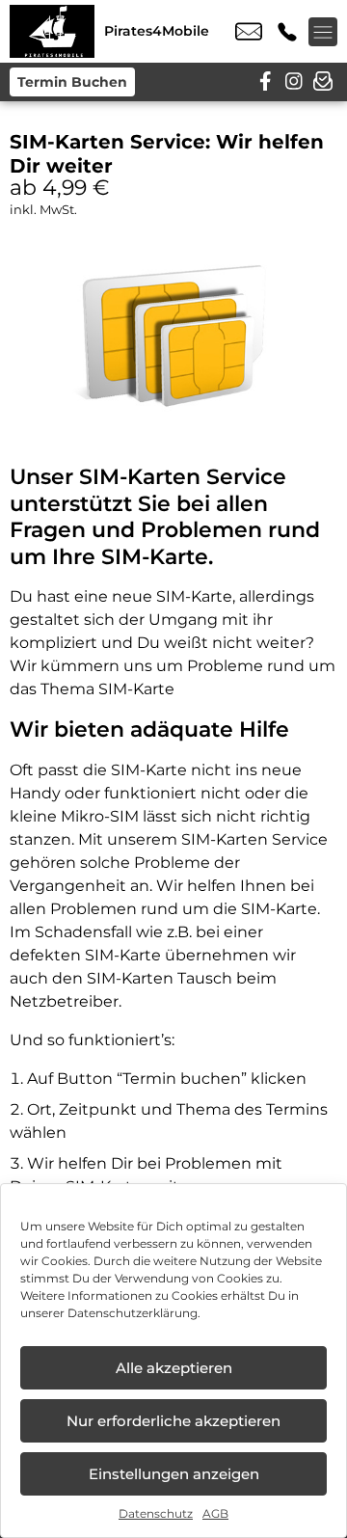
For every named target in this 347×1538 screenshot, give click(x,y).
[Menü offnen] (322, 31)
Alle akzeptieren (174, 1368)
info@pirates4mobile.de (248, 31)
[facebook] (265, 81)
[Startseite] (52, 31)
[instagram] (294, 81)
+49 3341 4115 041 (287, 31)
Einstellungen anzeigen (174, 1474)
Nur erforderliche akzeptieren (173, 1421)
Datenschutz (156, 1513)
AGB (215, 1513)
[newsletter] (322, 81)
